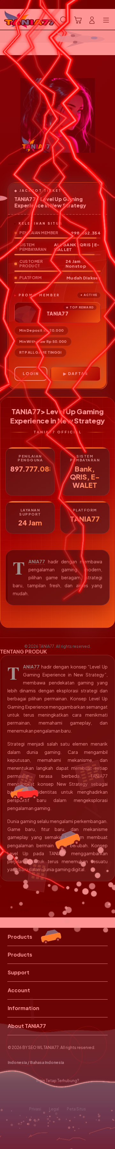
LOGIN (31, 373)
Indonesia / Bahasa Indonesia (36, 1062)
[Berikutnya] (108, 115)
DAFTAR (78, 373)
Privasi (35, 1109)
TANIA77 (36, 562)
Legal (54, 1109)
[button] (78, 20)
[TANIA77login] (19, 19)
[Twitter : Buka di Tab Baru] (51, 1095)
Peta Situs (76, 1109)
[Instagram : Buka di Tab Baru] (64, 1095)
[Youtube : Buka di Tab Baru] (76, 1095)
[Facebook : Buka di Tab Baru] (38, 1095)
